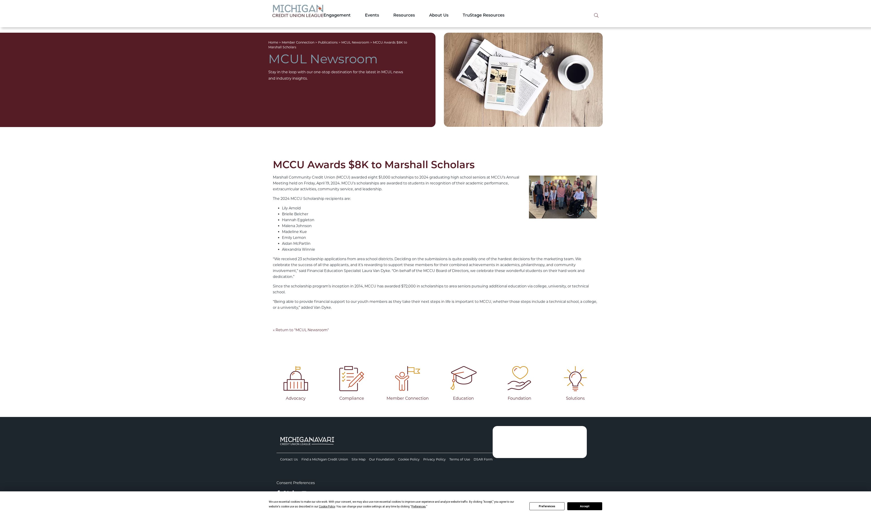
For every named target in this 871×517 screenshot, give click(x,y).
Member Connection (298, 42)
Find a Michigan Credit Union (324, 459)
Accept (585, 506)
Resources (404, 16)
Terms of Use (459, 459)
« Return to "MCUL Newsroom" (301, 330)
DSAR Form (483, 459)
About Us (438, 16)
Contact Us (289, 459)
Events (372, 16)
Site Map (358, 459)
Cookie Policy (409, 459)
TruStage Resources (483, 16)
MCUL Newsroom (355, 42)
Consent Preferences (295, 483)
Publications (328, 42)
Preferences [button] (418, 506)
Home (273, 42)
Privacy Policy (434, 459)
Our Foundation (381, 459)
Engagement (337, 16)
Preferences (547, 506)
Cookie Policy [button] (327, 506)
